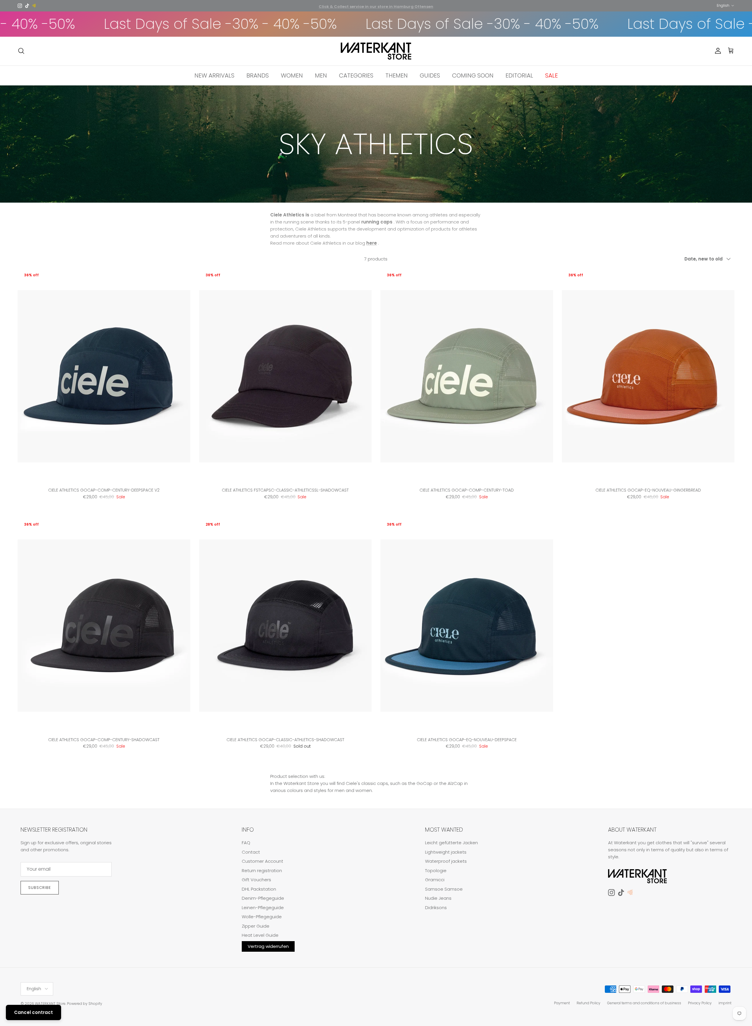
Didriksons (436, 907)
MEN (321, 75)
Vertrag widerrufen (268, 946)
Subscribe (39, 887)
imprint (725, 1002)
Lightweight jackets (445, 852)
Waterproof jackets (446, 861)
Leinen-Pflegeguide (263, 907)
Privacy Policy (700, 1002)
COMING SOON (473, 75)
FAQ (246, 843)
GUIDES (430, 75)
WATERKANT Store (50, 1003)
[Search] (21, 50)
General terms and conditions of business (644, 1002)
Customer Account (262, 861)
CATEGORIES (356, 75)
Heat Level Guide (260, 935)
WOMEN (292, 75)
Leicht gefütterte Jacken (451, 843)
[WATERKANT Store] (376, 51)
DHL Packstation (259, 889)
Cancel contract (33, 1012)
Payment (562, 1002)
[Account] (716, 50)
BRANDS (257, 75)
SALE (551, 75)
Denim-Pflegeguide (263, 898)
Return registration (262, 870)
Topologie (435, 870)
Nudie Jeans (438, 898)
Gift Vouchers (256, 880)
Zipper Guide (255, 926)
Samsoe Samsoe (444, 889)
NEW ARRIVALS (214, 75)
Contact (251, 852)
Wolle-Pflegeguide (262, 917)
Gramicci (434, 880)
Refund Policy (588, 1002)
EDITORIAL (519, 75)
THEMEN (396, 75)
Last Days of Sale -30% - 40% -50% (159, 24)
